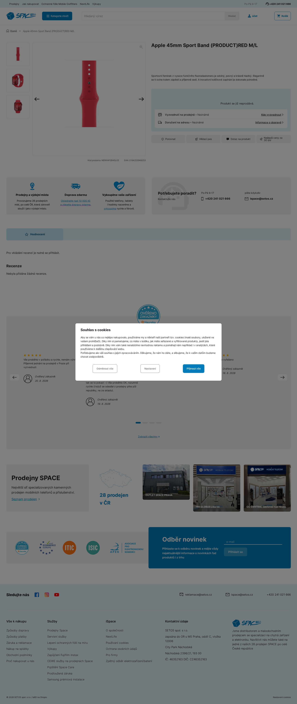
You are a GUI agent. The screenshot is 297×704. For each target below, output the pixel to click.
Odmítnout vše (105, 368)
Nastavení (150, 368)
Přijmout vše (194, 368)
